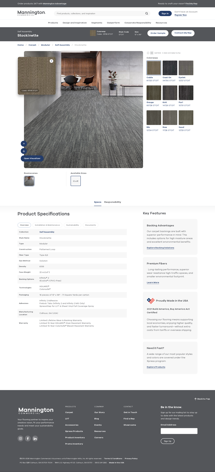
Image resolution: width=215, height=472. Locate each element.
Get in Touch (130, 412)
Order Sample (157, 33)
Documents (90, 225)
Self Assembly (62, 45)
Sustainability (72, 225)
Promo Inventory (74, 444)
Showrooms (130, 425)
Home (21, 45)
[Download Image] (24, 151)
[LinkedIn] (35, 439)
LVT (67, 419)
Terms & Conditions (113, 458)
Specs (97, 202)
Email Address (168, 425)
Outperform (113, 23)
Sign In (165, 13)
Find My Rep (191, 4)
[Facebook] (28, 439)
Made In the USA (116, 463)
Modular (45, 45)
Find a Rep (129, 419)
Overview (24, 225)
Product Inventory (75, 438)
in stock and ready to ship (171, 53)
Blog (96, 419)
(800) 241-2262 (101, 462)
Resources (161, 23)
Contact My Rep (182, 33)
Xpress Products (74, 431)
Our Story (99, 412)
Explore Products (156, 367)
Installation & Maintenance (47, 225)
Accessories (71, 425)
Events (98, 425)
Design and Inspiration (75, 23)
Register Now (181, 15)
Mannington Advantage (54, 4)
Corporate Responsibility (137, 23)
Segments (96, 23)
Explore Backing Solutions (160, 248)
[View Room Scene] (29, 181)
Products (53, 23)
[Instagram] (20, 439)
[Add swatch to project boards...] (51, 61)
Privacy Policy (131, 458)
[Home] (32, 15)
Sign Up (167, 441)
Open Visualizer (32, 158)
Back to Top (203, 399)
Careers (98, 438)
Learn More (153, 283)
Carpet (32, 45)
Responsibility (112, 202)
